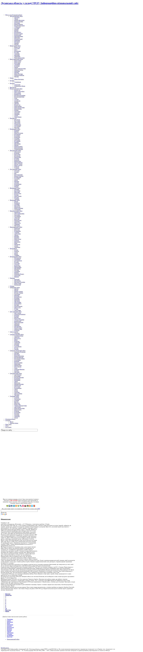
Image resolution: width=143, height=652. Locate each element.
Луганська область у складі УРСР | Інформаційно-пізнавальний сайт (39, 3)
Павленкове (10, 624)
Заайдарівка (10, 632)
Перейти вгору (5, 647)
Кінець (7, 611)
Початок (7, 593)
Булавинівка (10, 635)
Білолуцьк (9, 636)
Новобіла (9, 628)
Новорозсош (10, 627)
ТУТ (38, 508)
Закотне (9, 631)
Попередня (8, 595)
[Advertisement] (27, 9)
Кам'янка (9, 630)
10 (6, 608)
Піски (8, 623)
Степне (9, 620)
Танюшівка (10, 619)
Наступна (8, 610)
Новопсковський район (13, 639)
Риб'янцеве (10, 622)
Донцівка (9, 634)
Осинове (9, 626)
